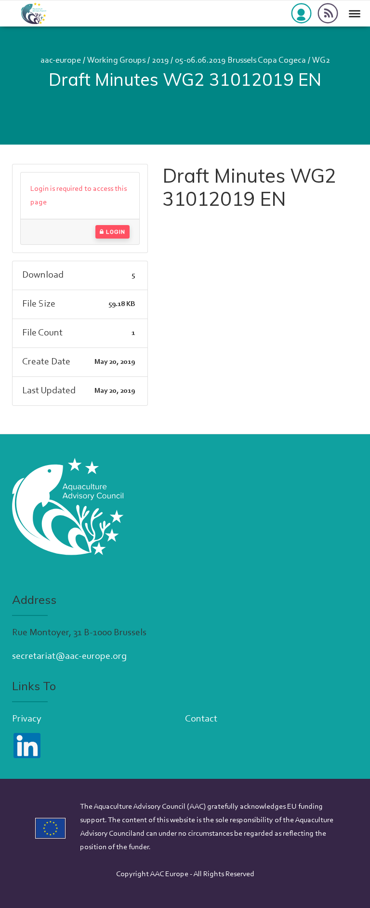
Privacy (26, 719)
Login (114, 231)
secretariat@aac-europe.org (69, 656)
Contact (201, 719)
